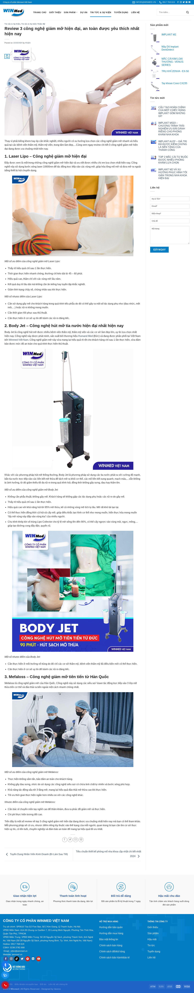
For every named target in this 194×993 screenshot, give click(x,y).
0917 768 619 (17, 944)
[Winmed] (16, 12)
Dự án (83, 12)
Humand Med (85, 336)
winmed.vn (17, 954)
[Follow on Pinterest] (186, 2)
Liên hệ (135, 12)
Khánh (27, 43)
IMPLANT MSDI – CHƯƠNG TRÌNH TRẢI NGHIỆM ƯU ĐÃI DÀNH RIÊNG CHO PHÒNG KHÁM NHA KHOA (171, 129)
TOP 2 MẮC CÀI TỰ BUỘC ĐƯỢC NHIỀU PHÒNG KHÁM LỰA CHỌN (173, 160)
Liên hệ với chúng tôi (58, 984)
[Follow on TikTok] (16, 958)
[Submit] (187, 12)
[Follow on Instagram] (181, 2)
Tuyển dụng (121, 12)
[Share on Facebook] (64, 839)
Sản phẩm (69, 12)
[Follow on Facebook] (178, 2)
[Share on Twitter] (70, 839)
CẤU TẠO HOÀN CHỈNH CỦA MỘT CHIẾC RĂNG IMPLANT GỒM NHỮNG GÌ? (172, 111)
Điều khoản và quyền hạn (26, 984)
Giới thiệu (55, 12)
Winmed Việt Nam (18, 340)
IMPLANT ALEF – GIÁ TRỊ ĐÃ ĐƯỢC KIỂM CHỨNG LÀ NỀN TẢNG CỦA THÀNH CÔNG (172, 145)
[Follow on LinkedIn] (33, 958)
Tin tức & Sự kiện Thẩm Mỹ (33, 24)
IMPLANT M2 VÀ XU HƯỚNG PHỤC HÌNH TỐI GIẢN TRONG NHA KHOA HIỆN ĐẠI (172, 174)
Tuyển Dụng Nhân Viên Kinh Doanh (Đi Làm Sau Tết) (38, 854)
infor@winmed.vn (19, 951)
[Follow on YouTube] (189, 2)
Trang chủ (39, 12)
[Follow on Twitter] (184, 2)
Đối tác (43, 984)
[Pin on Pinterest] (81, 839)
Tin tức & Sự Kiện (100, 12)
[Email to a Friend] (75, 839)
